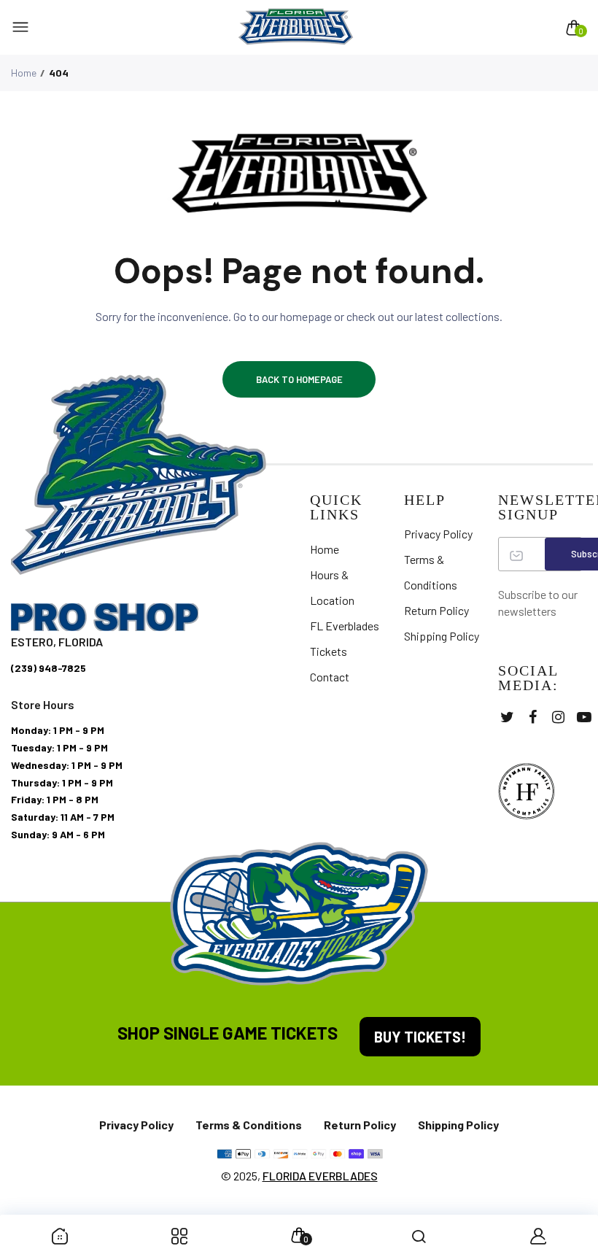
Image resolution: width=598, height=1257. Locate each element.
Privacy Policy (438, 534)
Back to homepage (299, 379)
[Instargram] (558, 717)
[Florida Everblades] (296, 27)
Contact (329, 677)
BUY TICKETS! (420, 1036)
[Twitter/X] (507, 717)
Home (23, 72)
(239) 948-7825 (48, 668)
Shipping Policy (441, 636)
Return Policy (436, 610)
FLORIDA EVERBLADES (320, 1176)
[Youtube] (584, 717)
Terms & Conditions (248, 1125)
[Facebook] (533, 717)
